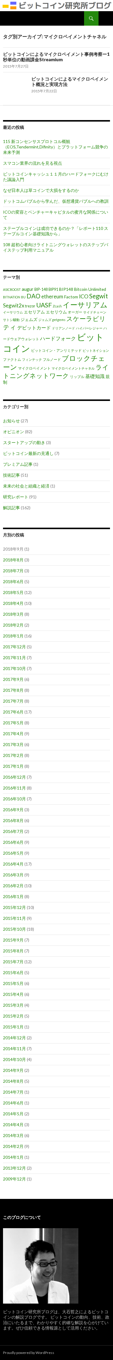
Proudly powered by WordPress (28, 1352)
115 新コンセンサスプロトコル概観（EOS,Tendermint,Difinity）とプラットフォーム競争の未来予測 (55, 147)
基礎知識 (95, 376)
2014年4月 (13, 1124)
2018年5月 (13, 592)
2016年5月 (13, 853)
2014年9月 (13, 1070)
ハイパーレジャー (89, 328)
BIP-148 (41, 289)
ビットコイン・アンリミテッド (56, 350)
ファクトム (12, 359)
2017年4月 (13, 733)
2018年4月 (13, 603)
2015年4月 (13, 994)
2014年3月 (13, 1135)
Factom (71, 296)
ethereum (52, 296)
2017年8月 (13, 690)
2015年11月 (14, 918)
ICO (83, 296)
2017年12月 (14, 646)
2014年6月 (13, 1102)
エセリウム (56, 311)
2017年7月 (13, 701)
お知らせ (11, 420)
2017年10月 (14, 668)
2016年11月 (14, 787)
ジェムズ (28, 319)
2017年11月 (14, 657)
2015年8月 (13, 950)
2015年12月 (14, 907)
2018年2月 (13, 625)
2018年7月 (13, 570)
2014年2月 (13, 1146)
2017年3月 (13, 744)
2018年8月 (13, 559)
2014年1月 (13, 1157)
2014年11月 (14, 1048)
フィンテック (32, 359)
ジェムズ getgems (51, 320)
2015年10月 (14, 929)
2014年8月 (13, 1081)
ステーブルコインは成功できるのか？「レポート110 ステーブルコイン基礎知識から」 (55, 231)
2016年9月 (13, 809)
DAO (33, 296)
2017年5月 (13, 722)
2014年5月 (13, 1113)
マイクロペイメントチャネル (73, 368)
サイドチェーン (94, 312)
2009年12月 (14, 1178)
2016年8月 (13, 820)
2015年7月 (13, 961)
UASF (44, 305)
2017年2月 (13, 755)
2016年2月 (13, 885)
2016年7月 (13, 831)
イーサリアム (85, 304)
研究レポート (15, 496)
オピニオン (13, 431)
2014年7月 (13, 1092)
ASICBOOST (12, 289)
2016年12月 (14, 777)
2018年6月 (13, 581)
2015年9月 (13, 939)
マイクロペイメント (34, 368)
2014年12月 (14, 1037)
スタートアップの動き (24, 442)
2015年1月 (13, 1026)
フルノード (52, 359)
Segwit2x (13, 305)
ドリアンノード (63, 328)
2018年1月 (13, 635)
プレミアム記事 (18, 464)
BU (23, 297)
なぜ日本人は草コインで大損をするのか (41, 190)
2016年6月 (13, 842)
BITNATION (11, 297)
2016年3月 (13, 874)
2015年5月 (13, 983)
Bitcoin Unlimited (90, 289)
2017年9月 (13, 679)
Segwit (98, 296)
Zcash (57, 306)
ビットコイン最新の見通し (28, 453)
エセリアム (34, 311)
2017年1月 (13, 766)
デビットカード (34, 327)
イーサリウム (13, 312)
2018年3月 (13, 614)
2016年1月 (13, 896)
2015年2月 (13, 1015)
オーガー (75, 312)
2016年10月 (14, 798)
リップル (77, 376)
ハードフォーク (58, 338)
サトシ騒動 (11, 320)
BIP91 (53, 289)
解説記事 (11, 507)
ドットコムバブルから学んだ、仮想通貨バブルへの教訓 (55, 201)
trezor (30, 306)
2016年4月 (13, 863)
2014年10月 (14, 1059)
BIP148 (66, 289)
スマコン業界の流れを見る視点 (32, 163)
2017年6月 (13, 711)
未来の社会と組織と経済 (26, 485)
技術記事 (11, 475)
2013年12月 (14, 1168)
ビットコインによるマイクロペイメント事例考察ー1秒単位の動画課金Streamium (56, 56)
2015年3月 (13, 1005)
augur (27, 289)
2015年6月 (13, 972)
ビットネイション (96, 350)
